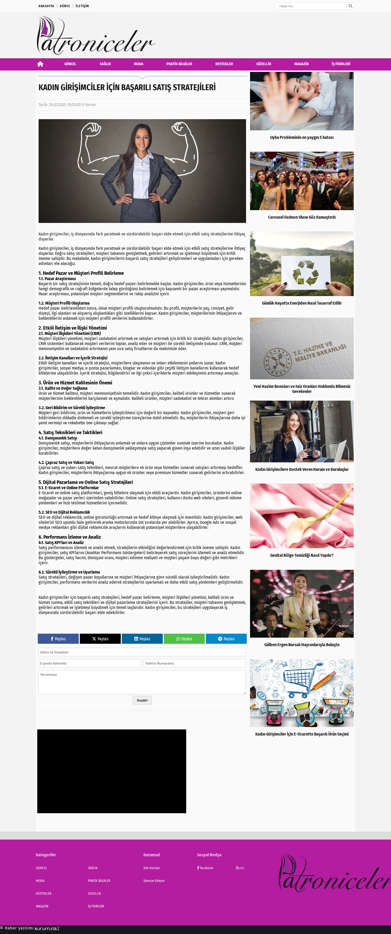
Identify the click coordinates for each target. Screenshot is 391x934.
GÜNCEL (70, 64)
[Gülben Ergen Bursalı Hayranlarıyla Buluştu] (302, 613)
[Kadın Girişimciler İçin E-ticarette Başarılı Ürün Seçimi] (302, 702)
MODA (138, 64)
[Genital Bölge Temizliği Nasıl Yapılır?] (302, 525)
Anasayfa (46, 6)
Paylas (60, 638)
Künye (65, 6)
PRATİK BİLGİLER (179, 64)
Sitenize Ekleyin (154, 881)
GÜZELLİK (263, 64)
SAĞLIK (105, 64)
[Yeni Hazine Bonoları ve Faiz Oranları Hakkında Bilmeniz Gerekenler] (302, 358)
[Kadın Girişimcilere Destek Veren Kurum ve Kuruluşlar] (302, 441)
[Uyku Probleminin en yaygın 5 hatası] (302, 110)
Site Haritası (151, 868)
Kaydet (142, 700)
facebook (206, 868)
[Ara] (350, 6)
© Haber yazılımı (17, 928)
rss (241, 868)
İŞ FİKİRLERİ (341, 64)
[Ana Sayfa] (40, 64)
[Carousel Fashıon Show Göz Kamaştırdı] (302, 190)
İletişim (82, 6)
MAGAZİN (301, 64)
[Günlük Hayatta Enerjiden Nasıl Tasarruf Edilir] (302, 273)
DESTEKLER (224, 64)
